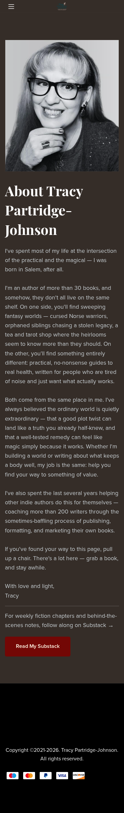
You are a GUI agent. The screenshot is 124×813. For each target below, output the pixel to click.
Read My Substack (38, 646)
